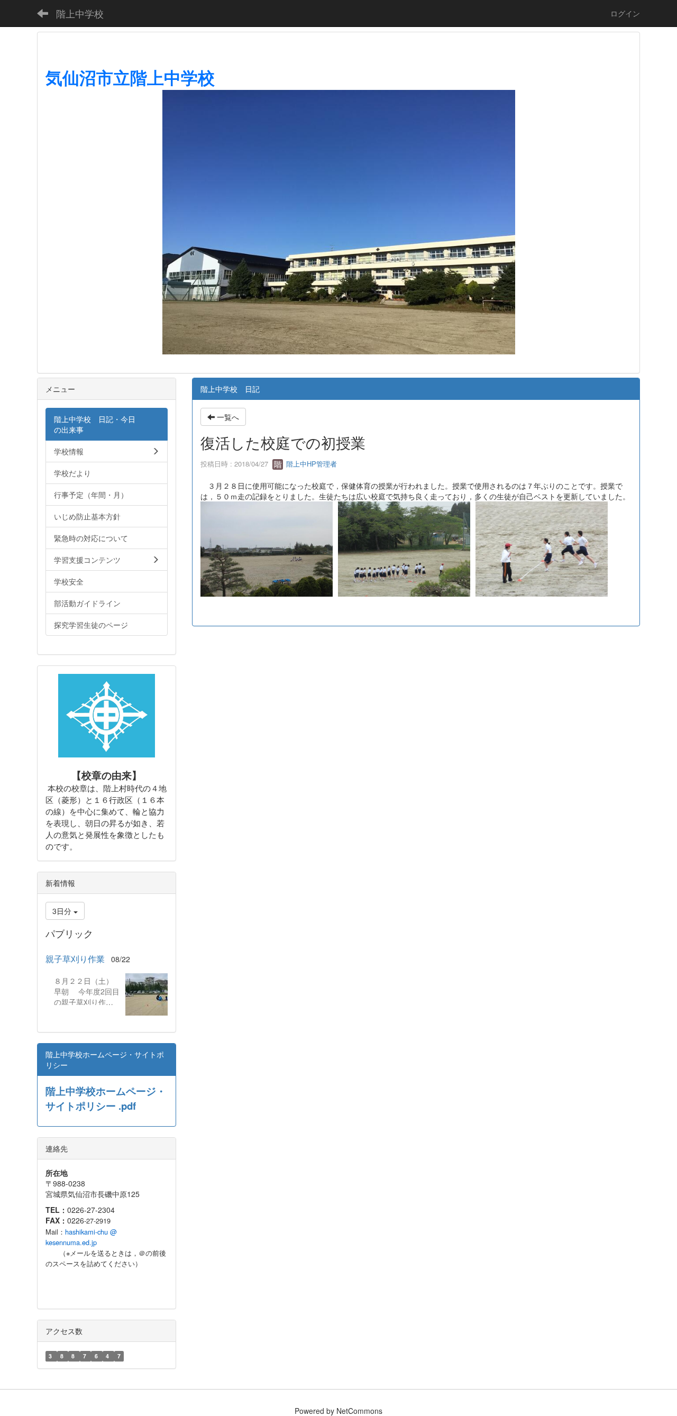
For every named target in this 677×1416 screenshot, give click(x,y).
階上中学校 (80, 13)
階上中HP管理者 (310, 464)
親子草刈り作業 (75, 959)
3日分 (63, 911)
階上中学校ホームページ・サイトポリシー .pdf (105, 1098)
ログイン (625, 13)
